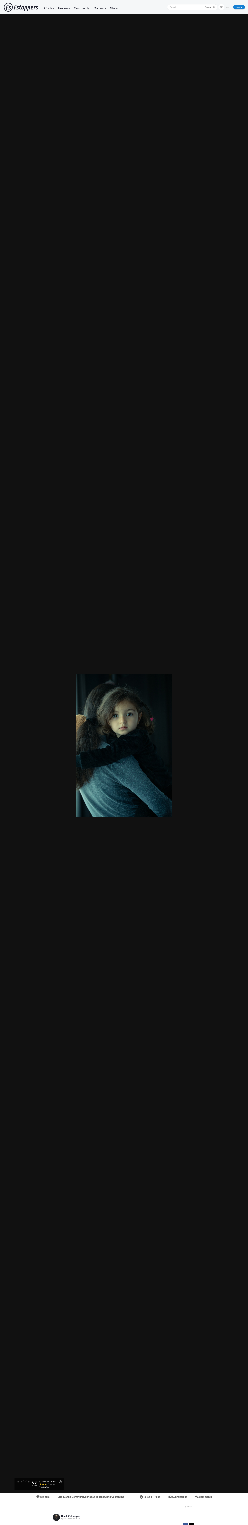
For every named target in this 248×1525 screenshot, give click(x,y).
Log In (228, 7)
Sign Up (239, 7)
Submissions (179, 1497)
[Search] (214, 7)
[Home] (21, 7)
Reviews (64, 8)
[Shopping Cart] (221, 7)
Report (189, 1506)
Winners (44, 1497)
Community (82, 8)
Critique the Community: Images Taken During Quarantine (91, 1497)
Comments (205, 1497)
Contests (100, 8)
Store (114, 8)
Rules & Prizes (151, 1497)
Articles (48, 8)
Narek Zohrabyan (70, 1516)
